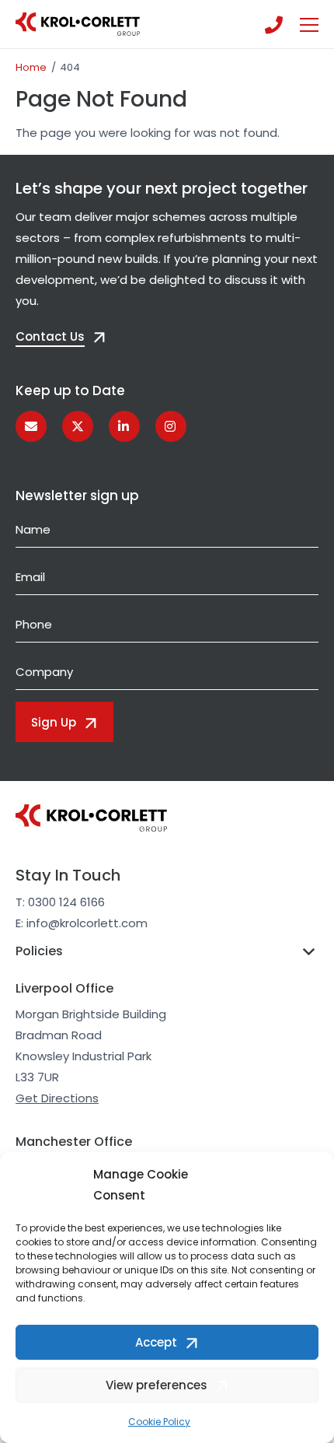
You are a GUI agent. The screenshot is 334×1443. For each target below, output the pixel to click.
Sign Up (53, 722)
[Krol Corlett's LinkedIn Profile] (124, 426)
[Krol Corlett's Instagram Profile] (170, 426)
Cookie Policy (159, 1421)
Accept (156, 1342)
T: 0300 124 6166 (60, 902)
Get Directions (57, 1098)
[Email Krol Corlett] (31, 426)
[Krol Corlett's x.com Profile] (77, 426)
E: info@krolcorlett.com (82, 923)
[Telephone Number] (274, 24)
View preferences (156, 1385)
